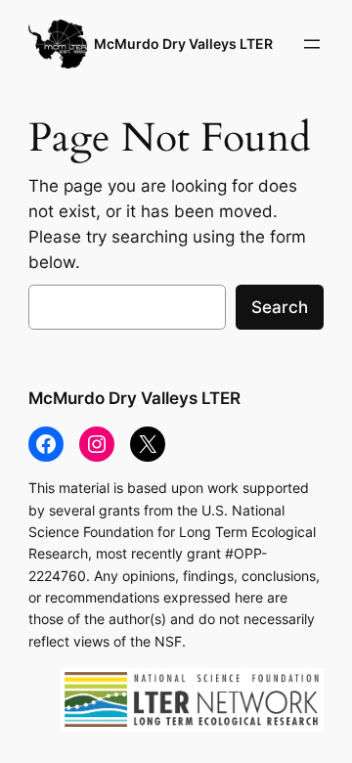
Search (279, 307)
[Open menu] (312, 44)
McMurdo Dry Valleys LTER (183, 43)
